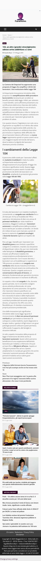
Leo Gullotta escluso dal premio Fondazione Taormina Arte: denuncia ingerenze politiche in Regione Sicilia (19, 517)
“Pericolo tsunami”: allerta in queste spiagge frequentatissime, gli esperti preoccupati (20, 402)
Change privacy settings (9, 559)
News (4, 43)
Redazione (19, 532)
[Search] (36, 29)
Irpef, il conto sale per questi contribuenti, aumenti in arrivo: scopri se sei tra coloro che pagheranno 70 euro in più (20, 434)
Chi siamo (10, 532)
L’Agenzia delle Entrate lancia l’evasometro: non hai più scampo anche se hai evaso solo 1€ (19, 366)
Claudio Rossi (8, 53)
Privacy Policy (29, 532)
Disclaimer (20, 534)
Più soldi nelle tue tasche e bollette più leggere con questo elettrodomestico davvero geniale (20, 468)
